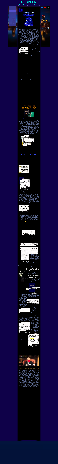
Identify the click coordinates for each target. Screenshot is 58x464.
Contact (13, 24)
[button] (45, 20)
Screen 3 (24, 383)
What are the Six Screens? (12, 9)
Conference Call (13, 22)
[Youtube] (45, 7)
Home (12, 7)
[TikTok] (48, 7)
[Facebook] (42, 7)
